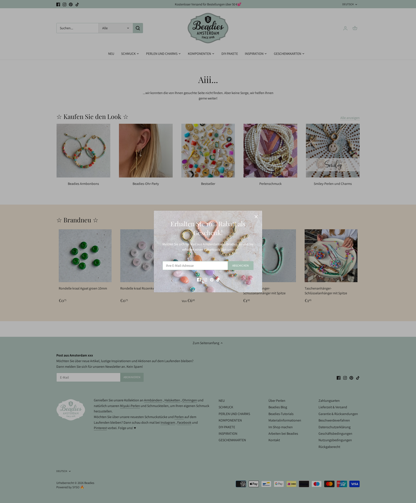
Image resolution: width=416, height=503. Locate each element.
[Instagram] (205, 279)
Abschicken (240, 265)
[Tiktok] (218, 279)
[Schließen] (256, 216)
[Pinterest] (212, 279)
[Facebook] (199, 279)
